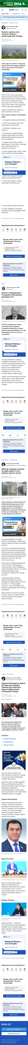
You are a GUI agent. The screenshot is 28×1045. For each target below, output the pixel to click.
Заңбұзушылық (16, 13)
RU (22, 9)
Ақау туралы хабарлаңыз (14, 1029)
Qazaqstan (13, 332)
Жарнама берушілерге (14, 1033)
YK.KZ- (20, 512)
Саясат (4, 674)
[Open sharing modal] (18, 435)
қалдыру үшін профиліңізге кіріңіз (13, 250)
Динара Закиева (9, 745)
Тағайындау (10, 674)
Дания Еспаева (8, 742)
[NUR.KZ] (14, 10)
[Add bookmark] (25, 435)
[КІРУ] (25, 9)
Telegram (8, 95)
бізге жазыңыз (20, 218)
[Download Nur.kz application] (14, 4)
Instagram (15, 275)
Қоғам (3, 283)
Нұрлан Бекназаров (10, 738)
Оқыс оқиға (5, 13)
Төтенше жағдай (13, 22)
